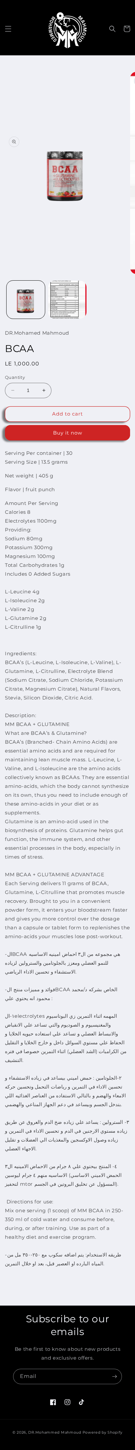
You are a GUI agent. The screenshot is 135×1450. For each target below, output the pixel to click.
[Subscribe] (114, 1376)
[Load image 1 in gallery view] (26, 300)
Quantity (15, 377)
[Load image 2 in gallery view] (67, 300)
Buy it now (67, 433)
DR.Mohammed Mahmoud (54, 1432)
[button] (8, 29)
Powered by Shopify (103, 1432)
